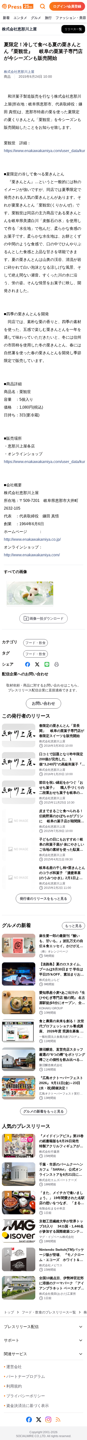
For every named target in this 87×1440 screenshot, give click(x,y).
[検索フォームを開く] (42, 6)
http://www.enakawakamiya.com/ (32, 555)
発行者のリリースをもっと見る (43, 898)
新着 (6, 18)
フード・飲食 (35, 643)
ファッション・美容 (71, 18)
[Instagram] (48, 1420)
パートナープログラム (24, 1376)
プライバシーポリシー (24, 1396)
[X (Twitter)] (37, 664)
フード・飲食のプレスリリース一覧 (49, 1312)
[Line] (46, 664)
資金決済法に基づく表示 (26, 1406)
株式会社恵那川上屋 (19, 72)
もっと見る (73, 926)
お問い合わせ (43, 703)
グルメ (36, 18)
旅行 (48, 18)
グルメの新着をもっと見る (43, 1111)
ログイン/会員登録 (67, 6)
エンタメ (20, 18)
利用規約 (13, 1386)
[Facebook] (27, 664)
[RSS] (58, 1420)
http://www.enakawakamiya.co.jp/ (32, 539)
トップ (9, 1312)
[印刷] (56, 664)
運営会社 (13, 1367)
